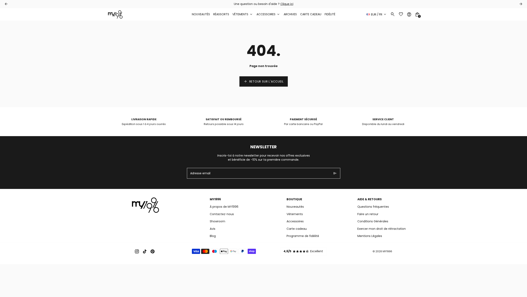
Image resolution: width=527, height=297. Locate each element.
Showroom (217, 221)
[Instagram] (137, 251)
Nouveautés (295, 207)
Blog (213, 236)
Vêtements (295, 214)
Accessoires (295, 221)
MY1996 (387, 251)
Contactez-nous (222, 214)
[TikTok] (144, 251)
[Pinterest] (152, 251)
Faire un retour (367, 214)
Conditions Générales (372, 221)
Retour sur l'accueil (264, 81)
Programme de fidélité (303, 236)
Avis (212, 229)
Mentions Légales (369, 236)
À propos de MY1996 (224, 207)
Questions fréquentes (373, 207)
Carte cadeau (297, 229)
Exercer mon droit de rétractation (381, 229)
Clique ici (286, 4)
